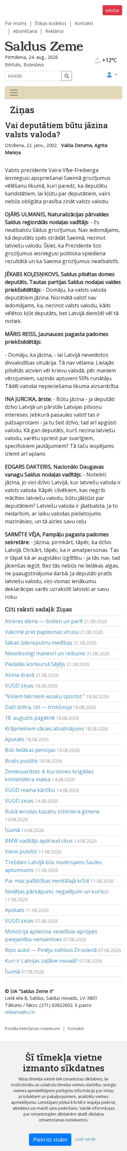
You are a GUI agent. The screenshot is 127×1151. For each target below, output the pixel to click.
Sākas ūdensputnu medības (38, 642)
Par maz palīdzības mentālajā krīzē (47, 880)
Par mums (16, 23)
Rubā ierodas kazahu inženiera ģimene (52, 811)
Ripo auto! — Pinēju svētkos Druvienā (51, 950)
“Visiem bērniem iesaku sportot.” (45, 696)
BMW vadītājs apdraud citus (39, 840)
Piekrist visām (50, 1139)
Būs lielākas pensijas (30, 750)
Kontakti (84, 23)
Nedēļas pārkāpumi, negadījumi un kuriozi (56, 891)
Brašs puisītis (21, 760)
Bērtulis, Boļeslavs (24, 64)
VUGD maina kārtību (30, 790)
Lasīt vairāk (85, 1139)
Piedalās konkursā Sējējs (35, 664)
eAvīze (112, 10)
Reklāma (54, 31)
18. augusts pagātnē (30, 717)
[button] (112, 74)
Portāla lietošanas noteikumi (32, 1028)
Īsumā (12, 830)
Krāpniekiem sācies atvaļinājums (44, 728)
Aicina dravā (19, 674)
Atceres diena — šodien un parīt (44, 621)
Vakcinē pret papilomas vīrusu (42, 632)
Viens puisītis (21, 851)
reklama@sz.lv (20, 1012)
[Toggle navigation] (14, 92)
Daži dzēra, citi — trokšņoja (38, 707)
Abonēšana (25, 31)
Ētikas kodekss (50, 23)
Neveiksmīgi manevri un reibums (45, 653)
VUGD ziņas (19, 685)
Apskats (14, 739)
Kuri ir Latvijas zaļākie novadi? (41, 960)
